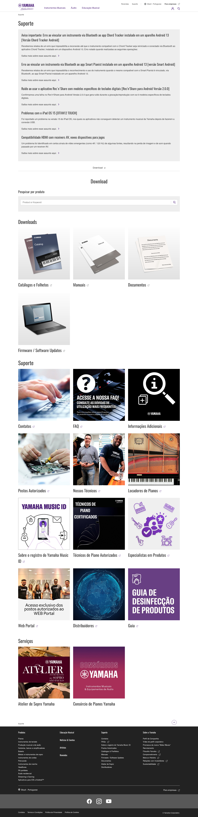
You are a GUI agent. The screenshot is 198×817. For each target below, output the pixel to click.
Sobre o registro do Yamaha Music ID (116, 745)
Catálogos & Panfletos (110, 751)
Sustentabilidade (149, 764)
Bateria (21, 751)
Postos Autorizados (109, 748)
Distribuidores (106, 767)
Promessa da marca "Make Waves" (157, 745)
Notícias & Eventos (67, 740)
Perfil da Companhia (151, 738)
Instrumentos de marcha (27, 764)
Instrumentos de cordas (27, 757)
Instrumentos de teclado (27, 741)
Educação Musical (91, 7)
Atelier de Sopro (107, 764)
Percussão (22, 760)
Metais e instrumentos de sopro (30, 754)
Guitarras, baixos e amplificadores (31, 748)
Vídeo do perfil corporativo (153, 741)
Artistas (63, 747)
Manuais (104, 754)
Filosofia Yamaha (149, 751)
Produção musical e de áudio (29, 745)
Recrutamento (148, 748)
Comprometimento (150, 754)
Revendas (125, 4)
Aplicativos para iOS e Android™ (31, 779)
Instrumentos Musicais (54, 7)
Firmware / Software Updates (112, 757)
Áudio (74, 7)
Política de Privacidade (53, 812)
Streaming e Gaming (26, 776)
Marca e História (149, 757)
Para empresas (170, 4)
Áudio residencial (25, 773)
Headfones (22, 767)
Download (98, 167)
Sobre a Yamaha (149, 732)
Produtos (21, 732)
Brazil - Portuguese (154, 4)
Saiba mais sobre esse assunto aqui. (39, 55)
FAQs (103, 741)
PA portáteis (23, 770)
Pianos (21, 738)
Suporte (135, 4)
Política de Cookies (72, 812)
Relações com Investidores (153, 760)
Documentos (106, 760)
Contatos (104, 738)
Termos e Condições (35, 812)
